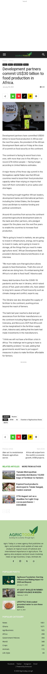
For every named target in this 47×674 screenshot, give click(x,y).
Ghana (26, 64)
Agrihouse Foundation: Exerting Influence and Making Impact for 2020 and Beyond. (30, 579)
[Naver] (12, 96)
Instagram (27, 664)
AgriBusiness (18, 64)
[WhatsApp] (33, 561)
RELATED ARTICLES (11, 466)
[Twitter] (26, 561)
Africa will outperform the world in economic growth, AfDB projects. (35, 455)
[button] (4, 54)
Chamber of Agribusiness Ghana (31, 420)
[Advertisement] (23, 26)
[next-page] (8, 511)
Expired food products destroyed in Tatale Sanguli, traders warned (29, 487)
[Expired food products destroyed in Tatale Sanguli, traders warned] (9, 487)
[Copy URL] (24, 96)
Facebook (11, 664)
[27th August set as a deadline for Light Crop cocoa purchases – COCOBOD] (9, 499)
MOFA (6, 423)
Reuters (14, 417)
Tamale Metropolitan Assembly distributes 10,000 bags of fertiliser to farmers (30, 475)
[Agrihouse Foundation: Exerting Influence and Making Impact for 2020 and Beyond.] (9, 580)
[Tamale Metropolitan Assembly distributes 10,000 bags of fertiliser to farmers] (9, 475)
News (5, 64)
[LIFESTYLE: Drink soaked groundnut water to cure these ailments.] (9, 605)
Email (35, 664)
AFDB (11, 420)
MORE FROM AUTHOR (31, 466)
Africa (11, 60)
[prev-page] (4, 511)
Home (5, 60)
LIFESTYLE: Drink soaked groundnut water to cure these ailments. (29, 604)
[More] (36, 96)
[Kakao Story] (30, 96)
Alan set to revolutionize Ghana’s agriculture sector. (13, 455)
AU (17, 420)
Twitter (19, 664)
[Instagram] (20, 561)
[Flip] (18, 96)
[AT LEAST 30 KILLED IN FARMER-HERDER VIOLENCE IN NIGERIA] (9, 593)
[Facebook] (13, 561)
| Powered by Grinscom (23, 666)
